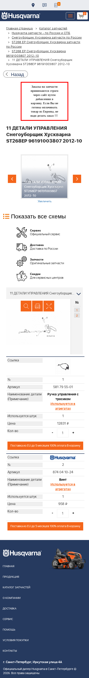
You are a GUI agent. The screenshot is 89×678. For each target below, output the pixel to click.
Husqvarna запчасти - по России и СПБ (41, 33)
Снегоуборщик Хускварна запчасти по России (47, 38)
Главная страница (19, 29)
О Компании (11, 598)
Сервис (8, 619)
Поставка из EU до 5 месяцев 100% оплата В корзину (45, 445)
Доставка (33, 5)
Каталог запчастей (53, 29)
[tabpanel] (44, 178)
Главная (8, 566)
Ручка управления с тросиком (63, 397)
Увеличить (45, 201)
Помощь (9, 630)
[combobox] (44, 293)
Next (77, 179)
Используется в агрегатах (63, 406)
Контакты (44, 5)
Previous (12, 179)
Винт (63, 479)
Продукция (11, 577)
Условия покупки (16, 640)
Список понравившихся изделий (56, 5)
